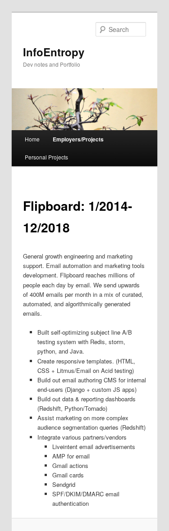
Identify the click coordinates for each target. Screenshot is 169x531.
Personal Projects (46, 157)
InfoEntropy (53, 51)
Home (32, 139)
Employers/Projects (78, 139)
